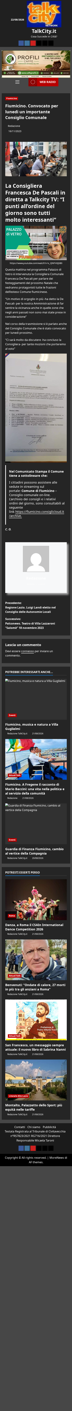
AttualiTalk (14, 775)
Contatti (19, 1127)
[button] (17, 82)
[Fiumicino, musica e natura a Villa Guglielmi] (36, 699)
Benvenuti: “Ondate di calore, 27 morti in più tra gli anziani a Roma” (35, 987)
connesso (27, 651)
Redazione (14, 126)
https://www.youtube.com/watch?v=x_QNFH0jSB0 (36, 263)
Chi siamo (33, 1127)
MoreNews (56, 1158)
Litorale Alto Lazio (18, 1095)
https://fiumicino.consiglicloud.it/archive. (36, 513)
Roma (12, 915)
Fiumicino (11, 98)
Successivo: (30, 623)
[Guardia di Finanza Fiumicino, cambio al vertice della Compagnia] (36, 823)
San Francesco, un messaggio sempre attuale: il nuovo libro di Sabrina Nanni (35, 1047)
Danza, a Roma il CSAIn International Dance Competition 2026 (34, 927)
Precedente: (30, 607)
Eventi (12, 715)
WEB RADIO (48, 82)
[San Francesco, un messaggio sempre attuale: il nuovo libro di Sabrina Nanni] (36, 1019)
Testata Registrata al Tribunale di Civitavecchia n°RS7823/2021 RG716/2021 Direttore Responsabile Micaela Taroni (35, 1135)
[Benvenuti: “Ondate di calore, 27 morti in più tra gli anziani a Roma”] (36, 959)
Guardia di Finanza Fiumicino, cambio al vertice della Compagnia (34, 851)
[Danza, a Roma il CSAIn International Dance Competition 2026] (36, 899)
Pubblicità (49, 1127)
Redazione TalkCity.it (17, 733)
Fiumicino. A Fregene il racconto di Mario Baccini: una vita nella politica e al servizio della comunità (34, 788)
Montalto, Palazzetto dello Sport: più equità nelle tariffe (33, 1107)
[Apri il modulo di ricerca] (25, 82)
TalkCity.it (44, 31)
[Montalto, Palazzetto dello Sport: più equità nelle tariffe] (36, 1080)
